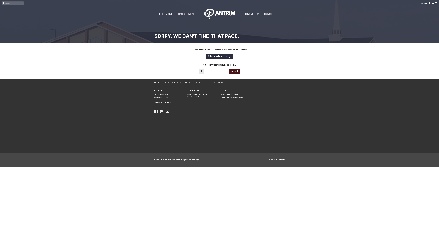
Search (235, 71)
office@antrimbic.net (235, 98)
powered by (275, 161)
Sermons (249, 14)
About (169, 14)
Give (258, 14)
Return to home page (219, 56)
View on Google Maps (162, 102)
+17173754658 (232, 95)
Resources (269, 14)
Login (197, 160)
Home (160, 14)
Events (191, 14)
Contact (424, 3)
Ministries (180, 14)
